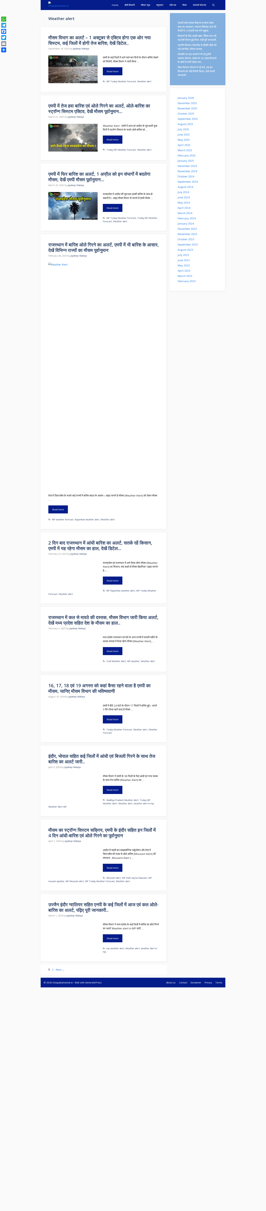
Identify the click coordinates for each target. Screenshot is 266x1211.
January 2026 (186, 98)
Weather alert (144, 81)
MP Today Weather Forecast (121, 81)
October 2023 (186, 239)
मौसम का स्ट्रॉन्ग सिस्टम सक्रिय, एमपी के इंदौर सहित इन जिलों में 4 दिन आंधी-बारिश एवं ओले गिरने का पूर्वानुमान (102, 833)
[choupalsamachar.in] (58, 5)
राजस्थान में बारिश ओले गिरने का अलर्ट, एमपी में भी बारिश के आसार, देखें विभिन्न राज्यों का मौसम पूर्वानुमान (103, 247)
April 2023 (184, 270)
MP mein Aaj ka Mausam (134, 877)
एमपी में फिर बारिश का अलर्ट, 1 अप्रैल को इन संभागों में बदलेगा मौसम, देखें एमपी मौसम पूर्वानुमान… (99, 177)
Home (115, 4)
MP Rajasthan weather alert (120, 590)
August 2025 (185, 124)
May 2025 (184, 140)
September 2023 (188, 244)
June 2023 (184, 260)
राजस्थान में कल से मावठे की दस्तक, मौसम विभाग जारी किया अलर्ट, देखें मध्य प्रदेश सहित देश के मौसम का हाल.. (103, 620)
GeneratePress (93, 982)
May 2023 (184, 265)
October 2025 (186, 113)
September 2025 (188, 119)
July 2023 (183, 255)
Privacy (208, 982)
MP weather (133, 661)
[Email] (4, 44)
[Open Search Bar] (213, 5)
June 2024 (184, 197)
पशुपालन (159, 4)
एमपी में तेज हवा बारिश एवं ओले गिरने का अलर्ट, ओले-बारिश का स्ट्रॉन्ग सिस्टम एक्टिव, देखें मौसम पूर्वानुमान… (99, 108)
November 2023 (187, 234)
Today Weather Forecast (119, 729)
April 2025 (184, 145)
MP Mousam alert (74, 881)
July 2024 (183, 192)
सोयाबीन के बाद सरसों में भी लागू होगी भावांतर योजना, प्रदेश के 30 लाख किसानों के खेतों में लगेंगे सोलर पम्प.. (197, 58)
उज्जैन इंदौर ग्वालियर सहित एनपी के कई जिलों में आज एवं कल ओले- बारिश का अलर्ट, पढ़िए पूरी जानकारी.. (103, 907)
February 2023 (187, 281)
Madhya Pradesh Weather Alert (122, 800)
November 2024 (187, 171)
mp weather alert (115, 948)
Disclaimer (195, 982)
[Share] (4, 50)
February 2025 (187, 155)
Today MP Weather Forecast (121, 149)
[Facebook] (4, 31)
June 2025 (184, 134)
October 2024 (186, 176)
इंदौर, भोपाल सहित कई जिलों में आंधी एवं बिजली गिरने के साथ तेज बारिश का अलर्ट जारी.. (101, 759)
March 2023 (185, 276)
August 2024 (185, 187)
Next (60, 969)
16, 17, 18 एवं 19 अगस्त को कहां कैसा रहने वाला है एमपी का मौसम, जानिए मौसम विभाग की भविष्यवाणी (99, 688)
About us (171, 982)
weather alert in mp (144, 803)
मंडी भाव (172, 4)
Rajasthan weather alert (87, 519)
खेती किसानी (130, 4)
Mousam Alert (113, 877)
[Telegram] (4, 25)
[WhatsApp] (4, 19)
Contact (183, 982)
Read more (113, 71)
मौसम (184, 4)
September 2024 (188, 181)
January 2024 (186, 223)
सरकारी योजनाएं (199, 4)
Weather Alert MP (57, 806)
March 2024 (185, 213)
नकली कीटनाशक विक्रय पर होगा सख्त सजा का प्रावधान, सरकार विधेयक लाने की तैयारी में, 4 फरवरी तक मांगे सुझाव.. (197, 26)
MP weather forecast (63, 519)
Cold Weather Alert (116, 661)
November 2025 (187, 108)
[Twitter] (4, 37)
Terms (218, 982)
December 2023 (187, 229)
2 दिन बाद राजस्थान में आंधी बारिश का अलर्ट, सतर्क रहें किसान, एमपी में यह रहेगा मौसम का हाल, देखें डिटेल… (100, 545)
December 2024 (187, 166)
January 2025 (186, 160)
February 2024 (187, 218)
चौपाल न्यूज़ (145, 4)
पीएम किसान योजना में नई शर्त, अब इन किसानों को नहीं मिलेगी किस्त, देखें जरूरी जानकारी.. (196, 71)
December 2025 (187, 103)
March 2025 (185, 150)
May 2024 (184, 202)
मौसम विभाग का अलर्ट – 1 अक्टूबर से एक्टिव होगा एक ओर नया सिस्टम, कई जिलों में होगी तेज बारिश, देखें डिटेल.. (99, 40)
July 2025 (183, 129)
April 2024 (184, 208)
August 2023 (185, 249)
